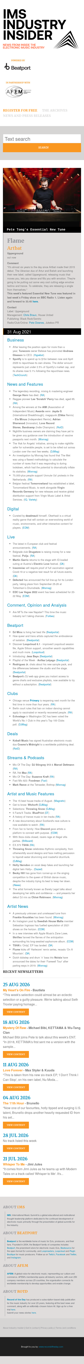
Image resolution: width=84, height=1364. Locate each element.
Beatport (15, 625)
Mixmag (43, 439)
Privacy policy (47, 1327)
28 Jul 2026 (16, 1135)
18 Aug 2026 (16, 1022)
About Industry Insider (13, 1327)
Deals (12, 733)
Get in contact (32, 1327)
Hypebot (38, 355)
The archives (54, 110)
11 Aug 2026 (16, 1064)
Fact (44, 780)
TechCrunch (20, 375)
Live (11, 537)
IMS (9, 1215)
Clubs (12, 693)
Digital (13, 509)
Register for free (20, 110)
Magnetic (60, 801)
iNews (16, 885)
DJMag (55, 451)
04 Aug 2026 (16, 1097)
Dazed (38, 869)
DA (62, 564)
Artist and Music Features (30, 793)
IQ (25, 499)
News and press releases (27, 116)
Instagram (16, 1257)
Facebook (60, 1254)
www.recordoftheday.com (51, 1346)
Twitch (52, 1254)
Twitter (73, 1254)
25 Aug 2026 (16, 984)
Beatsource (66, 1247)
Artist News (17, 906)
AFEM (10, 1273)
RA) (15, 768)
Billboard (27, 841)
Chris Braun (30, 315)
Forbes (50, 616)
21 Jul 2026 (15, 1159)
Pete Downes (36, 322)
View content (16, 1012)
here (35, 301)
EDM (26, 527)
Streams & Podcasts (25, 757)
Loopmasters (47, 1250)
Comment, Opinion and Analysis (36, 605)
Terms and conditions (66, 1327)
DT (46, 813)
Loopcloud (38, 652)
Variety (32, 499)
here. (13, 1309)
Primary (34, 700)
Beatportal (52, 632)
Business (15, 340)
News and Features (25, 384)
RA (42, 395)
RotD (60, 427)
